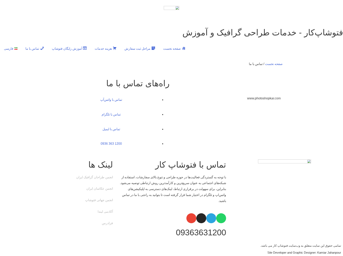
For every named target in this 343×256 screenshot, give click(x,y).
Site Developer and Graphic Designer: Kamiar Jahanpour (304, 252)
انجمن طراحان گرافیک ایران (94, 177)
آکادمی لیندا (105, 211)
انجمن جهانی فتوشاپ (99, 200)
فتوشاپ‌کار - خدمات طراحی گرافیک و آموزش (262, 32)
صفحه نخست (274, 64)
